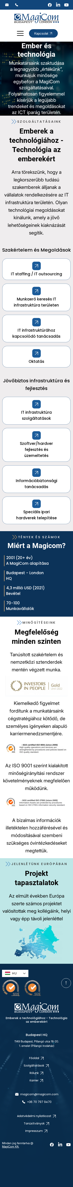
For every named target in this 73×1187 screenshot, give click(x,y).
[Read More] (36, 266)
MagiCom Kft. (10, 1146)
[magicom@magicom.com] (7, 5)
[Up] (66, 983)
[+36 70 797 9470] (16, 5)
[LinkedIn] (58, 4)
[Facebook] (49, 4)
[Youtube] (66, 4)
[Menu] (20, 33)
